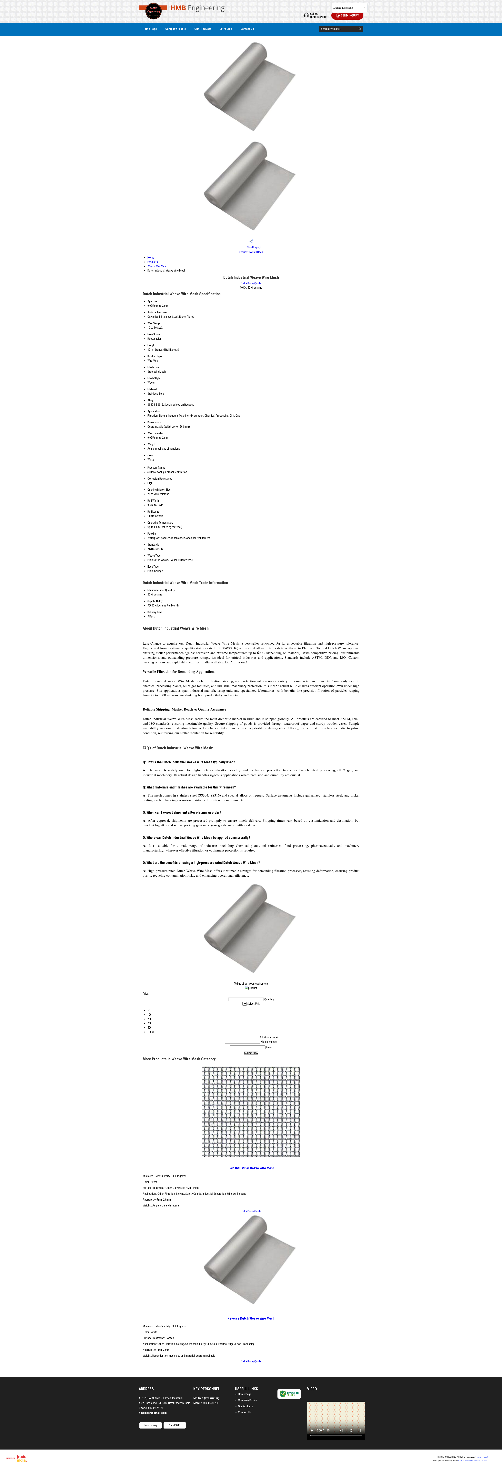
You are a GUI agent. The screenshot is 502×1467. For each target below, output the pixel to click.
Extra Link (226, 29)
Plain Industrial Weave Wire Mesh (251, 1168)
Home (150, 257)
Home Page (150, 29)
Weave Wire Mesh (157, 266)
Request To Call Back (251, 252)
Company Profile (175, 29)
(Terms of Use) (481, 1457)
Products (152, 262)
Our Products (202, 29)
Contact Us (247, 29)
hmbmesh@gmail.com (153, 1413)
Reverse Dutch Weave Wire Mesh (251, 1318)
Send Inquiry (253, 247)
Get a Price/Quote (251, 283)
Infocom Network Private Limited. (473, 1460)
